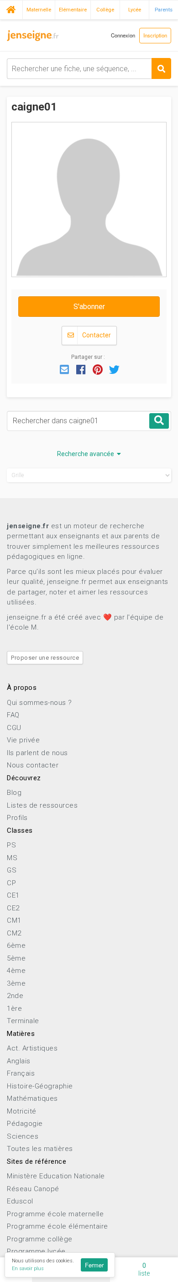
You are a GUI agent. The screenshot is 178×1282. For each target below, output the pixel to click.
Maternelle (38, 9)
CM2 (14, 933)
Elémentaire (73, 9)
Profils (17, 818)
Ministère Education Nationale (56, 1176)
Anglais (19, 1061)
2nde (15, 996)
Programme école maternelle (55, 1214)
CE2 (13, 908)
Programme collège (40, 1239)
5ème (16, 958)
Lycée (134, 9)
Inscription (155, 35)
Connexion (123, 35)
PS (11, 845)
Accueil (11, 8)
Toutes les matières (40, 1149)
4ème (16, 971)
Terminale (23, 1021)
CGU (14, 728)
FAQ (13, 715)
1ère (14, 1008)
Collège (105, 9)
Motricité (22, 1111)
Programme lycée (36, 1251)
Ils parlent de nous (37, 753)
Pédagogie (25, 1123)
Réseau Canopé (33, 1189)
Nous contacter (32, 765)
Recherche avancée (87, 453)
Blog (14, 792)
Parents (164, 9)
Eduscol (20, 1201)
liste (144, 1269)
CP (11, 883)
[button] (64, 368)
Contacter (96, 335)
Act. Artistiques (32, 1048)
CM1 (14, 920)
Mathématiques (32, 1098)
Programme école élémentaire (57, 1226)
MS (12, 858)
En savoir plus (28, 1268)
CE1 (13, 895)
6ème (16, 945)
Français (21, 1073)
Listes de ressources (42, 805)
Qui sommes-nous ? (39, 703)
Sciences (22, 1136)
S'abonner (89, 306)
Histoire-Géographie (40, 1086)
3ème (16, 983)
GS (11, 870)
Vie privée (23, 740)
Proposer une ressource (45, 657)
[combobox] (89, 68)
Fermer (94, 1265)
